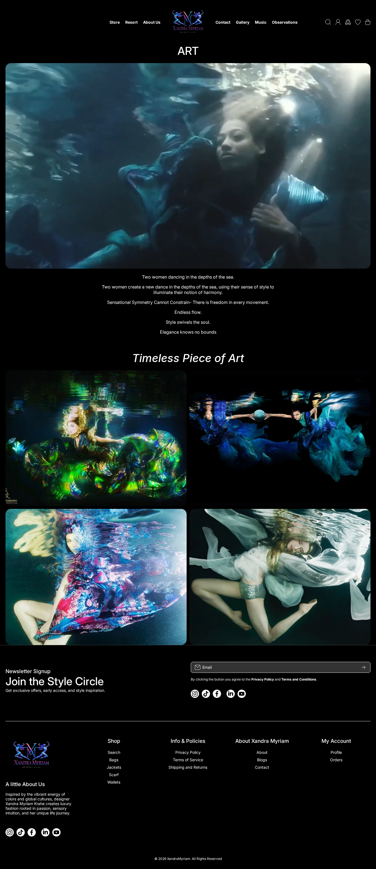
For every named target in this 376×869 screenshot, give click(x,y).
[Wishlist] (358, 22)
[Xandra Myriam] (188, 22)
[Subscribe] (363, 667)
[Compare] (348, 22)
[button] (367, 22)
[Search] (328, 22)
